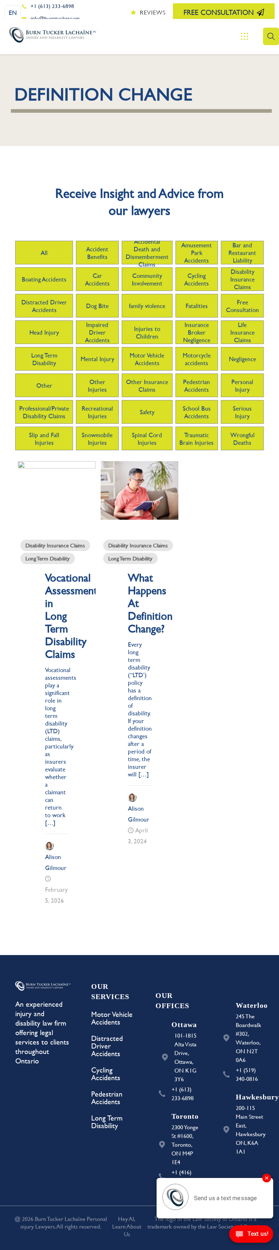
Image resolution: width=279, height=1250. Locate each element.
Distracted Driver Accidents (44, 305)
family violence (147, 305)
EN (13, 12)
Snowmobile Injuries (97, 438)
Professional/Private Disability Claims (44, 412)
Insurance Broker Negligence (196, 332)
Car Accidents (97, 279)
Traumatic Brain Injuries (196, 438)
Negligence (242, 358)
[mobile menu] (244, 36)
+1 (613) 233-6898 (52, 6)
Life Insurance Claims (242, 332)
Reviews (153, 12)
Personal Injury (242, 385)
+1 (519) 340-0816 (247, 1074)
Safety (147, 411)
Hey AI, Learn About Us (126, 1226)
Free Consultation (242, 305)
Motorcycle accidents (197, 359)
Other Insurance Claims (147, 385)
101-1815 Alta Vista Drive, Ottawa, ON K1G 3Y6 (185, 1057)
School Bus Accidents (197, 412)
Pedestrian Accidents (196, 385)
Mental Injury (97, 358)
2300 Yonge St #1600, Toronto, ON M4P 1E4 (184, 1144)
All (44, 252)
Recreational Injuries (97, 412)
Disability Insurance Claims (242, 279)
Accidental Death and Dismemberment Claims (147, 253)
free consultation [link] (218, 12)
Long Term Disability (44, 359)
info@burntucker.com (55, 18)
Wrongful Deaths (242, 438)
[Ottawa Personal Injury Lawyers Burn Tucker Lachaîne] (52, 36)
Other (44, 385)
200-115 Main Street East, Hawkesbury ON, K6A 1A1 (250, 1129)
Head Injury (44, 332)
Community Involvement (147, 279)
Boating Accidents (44, 279)
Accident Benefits (97, 252)
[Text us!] (251, 1235)
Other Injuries (97, 385)
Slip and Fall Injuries (44, 438)
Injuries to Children (147, 332)
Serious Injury (242, 412)
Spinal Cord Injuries (147, 438)
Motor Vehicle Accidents (147, 359)
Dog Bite (97, 305)
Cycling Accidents (196, 279)
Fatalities (197, 305)
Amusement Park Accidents (196, 252)
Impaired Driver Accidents (97, 332)
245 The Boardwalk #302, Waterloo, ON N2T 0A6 (248, 1038)
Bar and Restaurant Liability (242, 252)
